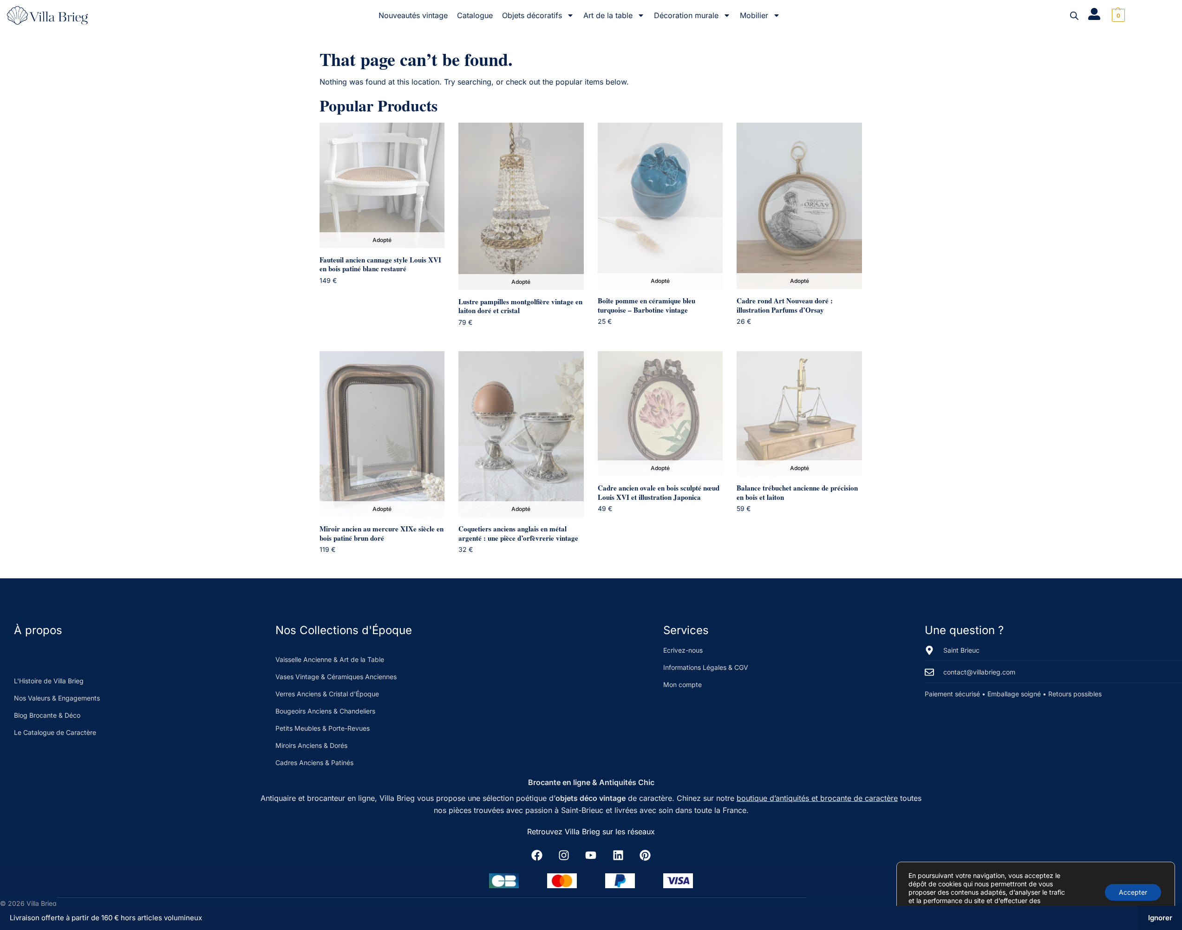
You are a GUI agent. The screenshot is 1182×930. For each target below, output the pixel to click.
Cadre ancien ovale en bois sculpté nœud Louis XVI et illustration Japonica (658, 493)
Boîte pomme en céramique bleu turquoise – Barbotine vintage (646, 305)
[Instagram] (564, 855)
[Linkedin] (618, 855)
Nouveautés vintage (413, 15)
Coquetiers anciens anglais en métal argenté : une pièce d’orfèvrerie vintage (518, 533)
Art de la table (608, 15)
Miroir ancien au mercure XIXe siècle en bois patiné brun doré (382, 533)
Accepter (1133, 892)
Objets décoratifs (532, 15)
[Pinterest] (645, 855)
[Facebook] (537, 855)
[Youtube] (591, 855)
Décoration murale (686, 15)
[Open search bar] (1074, 16)
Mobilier (754, 15)
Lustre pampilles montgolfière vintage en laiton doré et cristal (520, 306)
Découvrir (389, 297)
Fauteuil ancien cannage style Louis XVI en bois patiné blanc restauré (380, 264)
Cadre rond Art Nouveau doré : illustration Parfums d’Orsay (785, 305)
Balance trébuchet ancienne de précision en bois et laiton (797, 493)
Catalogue (475, 15)
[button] (1117, 15)
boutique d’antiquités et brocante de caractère (817, 798)
